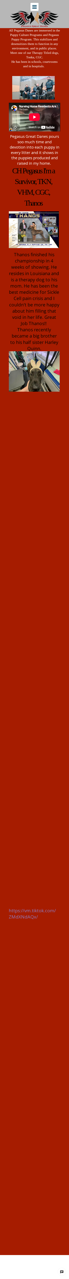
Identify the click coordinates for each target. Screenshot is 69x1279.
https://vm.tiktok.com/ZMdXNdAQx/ (32, 913)
